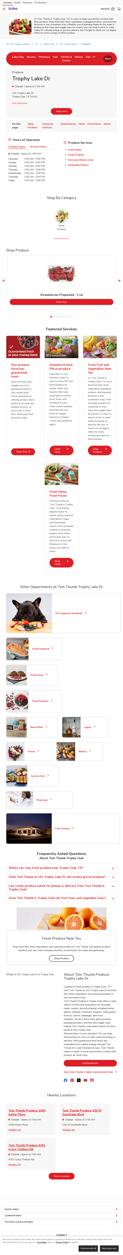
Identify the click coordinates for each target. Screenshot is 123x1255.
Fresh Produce (76, 154)
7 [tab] (69, 316)
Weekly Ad (14, 1130)
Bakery (84, 751)
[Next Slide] (119, 280)
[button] (108, 8)
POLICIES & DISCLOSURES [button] (19, 1222)
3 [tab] (57, 316)
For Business (41, 2)
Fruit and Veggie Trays (80, 159)
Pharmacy (27, 2)
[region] (61, 1246)
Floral (33, 751)
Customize (42, 1242)
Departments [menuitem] (68, 124)
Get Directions (19, 103)
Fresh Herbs (74, 149)
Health (17, 2)
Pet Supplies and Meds (69, 613)
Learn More (64, 450)
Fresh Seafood (42, 649)
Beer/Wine (37, 727)
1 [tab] (51, 316)
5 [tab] (63, 316)
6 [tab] (66, 316)
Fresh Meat (38, 675)
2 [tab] (54, 316)
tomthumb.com (99, 1063)
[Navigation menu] (4, 9)
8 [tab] (72, 316)
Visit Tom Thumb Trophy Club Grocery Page (90, 1072)
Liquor (89, 727)
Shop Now (61, 111)
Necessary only (109, 1248)
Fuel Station (63, 828)
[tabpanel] (61, 281)
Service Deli (39, 776)
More (108, 58)
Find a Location (64, 1176)
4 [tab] (60, 316)
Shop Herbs (64, 562)
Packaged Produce (78, 164)
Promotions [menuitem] (94, 124)
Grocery (8, 2)
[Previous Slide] (4, 280)
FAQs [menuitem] (82, 124)
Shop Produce (102, 450)
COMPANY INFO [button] (13, 1215)
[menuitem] (18, 59)
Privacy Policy (62, 1242)
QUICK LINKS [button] (12, 1209)
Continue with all (88, 1248)
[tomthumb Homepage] (13, 9)
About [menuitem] (107, 124)
